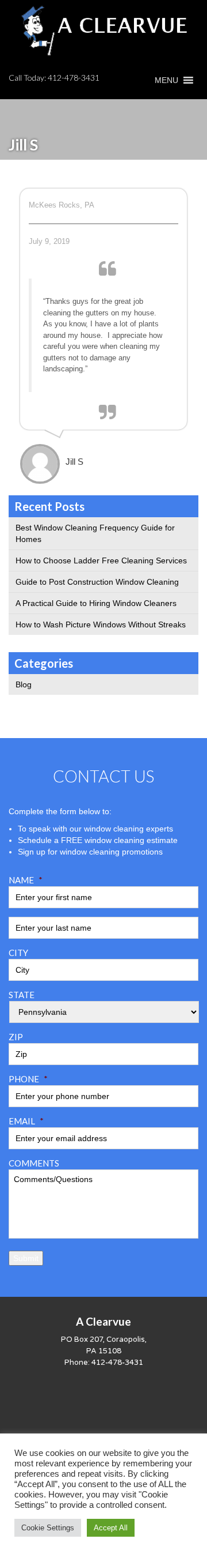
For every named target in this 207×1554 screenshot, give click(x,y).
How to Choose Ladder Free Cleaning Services (101, 560)
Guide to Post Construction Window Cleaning (97, 581)
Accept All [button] (111, 1527)
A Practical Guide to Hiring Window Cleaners (96, 603)
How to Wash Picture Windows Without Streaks (101, 624)
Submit (26, 1258)
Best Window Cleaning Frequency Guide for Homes (95, 533)
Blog (24, 684)
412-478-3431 (73, 77)
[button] (166, 80)
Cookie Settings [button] (47, 1527)
